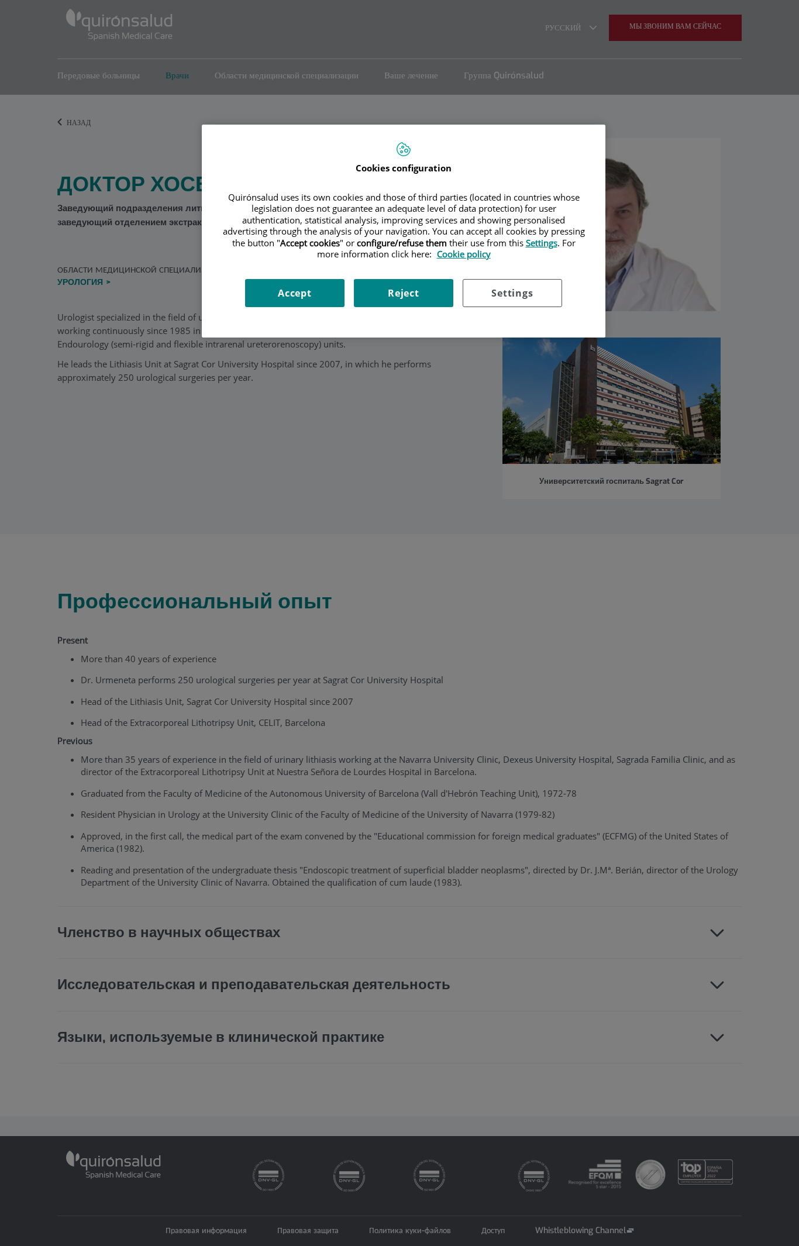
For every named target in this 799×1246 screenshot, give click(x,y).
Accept (295, 293)
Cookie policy (464, 254)
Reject (403, 293)
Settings (512, 293)
